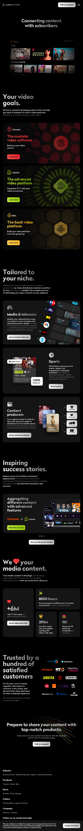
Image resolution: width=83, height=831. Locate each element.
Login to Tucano (21, 803)
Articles (6, 793)
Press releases (15, 793)
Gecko (12, 784)
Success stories (9, 775)
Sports (33, 775)
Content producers (44, 775)
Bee (17, 784)
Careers (14, 812)
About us (6, 812)
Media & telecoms (23, 775)
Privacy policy (8, 803)
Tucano (6, 784)
